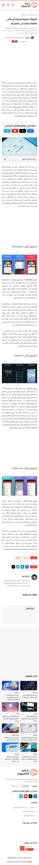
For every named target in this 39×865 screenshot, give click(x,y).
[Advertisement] (19, 64)
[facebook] (30, 131)
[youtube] (15, 131)
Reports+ (29, 388)
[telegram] (7, 131)
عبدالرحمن (27, 38)
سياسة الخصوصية (29, 815)
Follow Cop (28, 500)
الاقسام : (34, 786)
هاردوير (35, 754)
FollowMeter (29, 279)
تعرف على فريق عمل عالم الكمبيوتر (23, 807)
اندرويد (23, 15)
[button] (27, 567)
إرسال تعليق (30, 608)
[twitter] (22, 131)
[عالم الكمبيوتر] (29, 5)
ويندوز (35, 714)
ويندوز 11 (34, 692)
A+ (16, 41)
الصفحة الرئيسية (32, 15)
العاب (17, 714)
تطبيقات (18, 558)
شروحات (35, 735)
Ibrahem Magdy (27, 861)
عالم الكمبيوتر (12, 857)
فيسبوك (16, 754)
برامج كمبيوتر (15, 735)
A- (13, 41)
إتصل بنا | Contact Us (28, 811)
